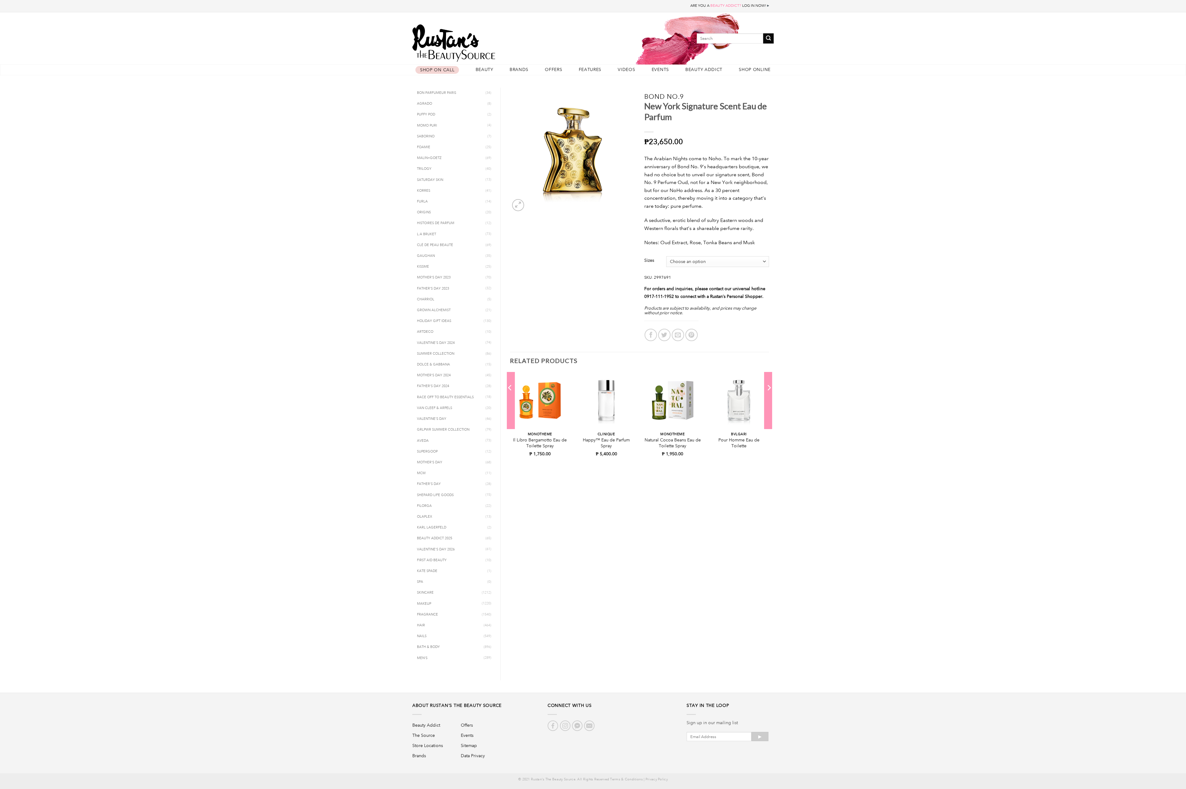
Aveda (423, 441)
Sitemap (469, 745)
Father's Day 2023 (433, 288)
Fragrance (427, 614)
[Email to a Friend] (678, 335)
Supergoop (427, 451)
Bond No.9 (664, 96)
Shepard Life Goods (435, 495)
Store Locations (427, 745)
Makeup (424, 604)
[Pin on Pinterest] (691, 335)
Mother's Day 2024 (434, 375)
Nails (422, 636)
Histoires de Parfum (435, 223)
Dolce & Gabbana (433, 364)
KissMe (423, 267)
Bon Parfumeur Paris (436, 93)
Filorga (424, 506)
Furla (422, 201)
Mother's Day (429, 462)
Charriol (425, 299)
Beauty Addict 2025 (434, 538)
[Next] (768, 400)
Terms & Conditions (626, 779)
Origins (424, 212)
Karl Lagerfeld (431, 527)
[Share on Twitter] (664, 335)
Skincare (425, 593)
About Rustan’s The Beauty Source (457, 705)
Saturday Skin (430, 180)
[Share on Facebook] (651, 335)
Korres (423, 191)
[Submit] (768, 38)
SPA (420, 582)
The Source (423, 735)
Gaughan (426, 256)
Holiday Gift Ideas (434, 321)
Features (590, 69)
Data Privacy (473, 755)
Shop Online (755, 69)
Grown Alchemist (434, 310)
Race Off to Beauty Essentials (445, 397)
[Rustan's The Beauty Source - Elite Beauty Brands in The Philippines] (481, 41)
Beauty (484, 69)
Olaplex (424, 517)
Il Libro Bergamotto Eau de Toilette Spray (540, 443)
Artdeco (425, 332)
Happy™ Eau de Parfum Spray (606, 443)
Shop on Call (437, 70)
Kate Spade (427, 571)
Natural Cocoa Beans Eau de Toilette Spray (673, 443)
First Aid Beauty (432, 560)
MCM (421, 473)
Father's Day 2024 (433, 386)
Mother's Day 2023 (434, 277)
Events (660, 69)
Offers (553, 69)
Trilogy (424, 169)
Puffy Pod (426, 114)
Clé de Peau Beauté (435, 245)
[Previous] (510, 400)
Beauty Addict (703, 69)
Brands (519, 69)
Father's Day (429, 484)
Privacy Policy (657, 779)
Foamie (423, 147)
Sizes (649, 260)
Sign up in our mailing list (712, 722)
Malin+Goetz (429, 158)
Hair (421, 625)
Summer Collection (435, 354)
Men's (422, 658)
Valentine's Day (431, 419)
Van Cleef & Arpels (434, 408)
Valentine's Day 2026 (436, 549)
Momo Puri (427, 125)
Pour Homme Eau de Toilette (738, 443)
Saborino (426, 136)
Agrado (424, 104)
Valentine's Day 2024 (436, 343)
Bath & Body (428, 647)
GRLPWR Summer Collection (443, 430)
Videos (626, 69)
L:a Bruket (426, 234)
